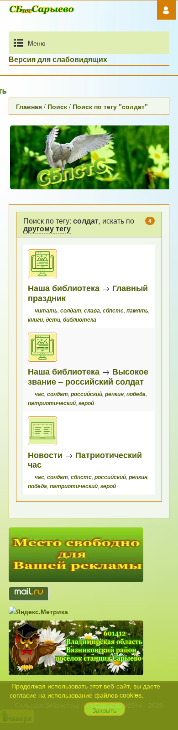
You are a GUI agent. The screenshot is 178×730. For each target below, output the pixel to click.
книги (35, 319)
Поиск (57, 106)
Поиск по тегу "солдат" (110, 106)
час (39, 394)
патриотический (52, 403)
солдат (70, 310)
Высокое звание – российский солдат (88, 376)
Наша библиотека (63, 287)
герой (86, 403)
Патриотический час (85, 459)
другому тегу (47, 228)
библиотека (79, 319)
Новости (45, 454)
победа (136, 394)
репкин (114, 394)
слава (92, 310)
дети (53, 319)
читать (46, 310)
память (137, 310)
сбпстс (113, 310)
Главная (29, 106)
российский (86, 394)
